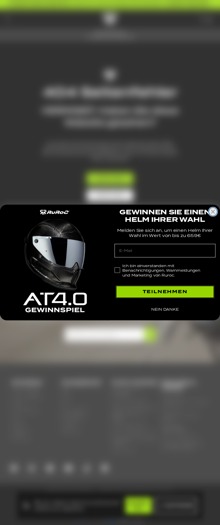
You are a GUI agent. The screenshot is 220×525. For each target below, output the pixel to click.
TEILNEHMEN (165, 291)
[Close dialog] (213, 211)
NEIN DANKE (165, 309)
